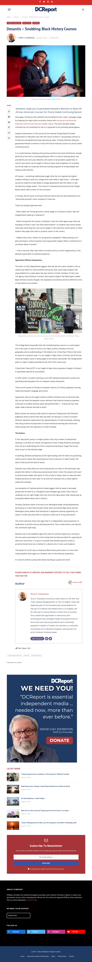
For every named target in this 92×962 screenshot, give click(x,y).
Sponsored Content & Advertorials (38, 956)
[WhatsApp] (9, 138)
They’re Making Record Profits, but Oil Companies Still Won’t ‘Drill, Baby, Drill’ (49, 823)
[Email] (9, 132)
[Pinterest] (9, 127)
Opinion (36, 23)
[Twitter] (9, 117)
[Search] (83, 9)
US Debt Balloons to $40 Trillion (33, 798)
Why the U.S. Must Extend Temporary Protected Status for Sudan (45, 811)
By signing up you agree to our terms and (47, 869)
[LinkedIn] (9, 122)
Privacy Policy (62, 956)
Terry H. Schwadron (26, 38)
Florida (26, 655)
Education (27, 23)
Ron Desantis (36, 655)
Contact (71, 956)
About (53, 956)
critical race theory (14, 655)
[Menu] (9, 9)
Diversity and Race (14, 23)
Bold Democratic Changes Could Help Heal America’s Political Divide (45, 786)
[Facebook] (9, 111)
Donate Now (12, 915)
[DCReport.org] (46, 9)
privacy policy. (60, 869)
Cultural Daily (31, 900)
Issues (22, 956)
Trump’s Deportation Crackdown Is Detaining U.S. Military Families (45, 774)
